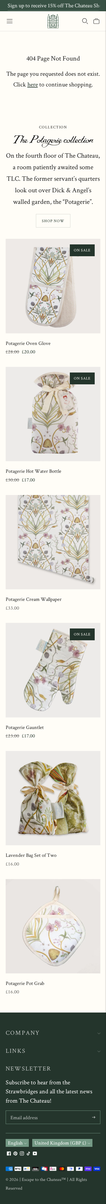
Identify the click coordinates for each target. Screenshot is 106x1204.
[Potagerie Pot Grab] (53, 926)
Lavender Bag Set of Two (31, 855)
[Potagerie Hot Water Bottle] (53, 414)
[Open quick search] (85, 21)
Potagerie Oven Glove (28, 343)
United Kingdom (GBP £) (60, 1143)
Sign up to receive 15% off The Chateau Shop (56, 5)
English (15, 1143)
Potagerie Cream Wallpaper (34, 599)
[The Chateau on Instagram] (22, 1154)
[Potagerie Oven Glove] (53, 286)
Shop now (53, 220)
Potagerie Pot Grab (25, 983)
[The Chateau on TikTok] (28, 1154)
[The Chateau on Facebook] (9, 1154)
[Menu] (10, 21)
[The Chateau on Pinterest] (15, 1154)
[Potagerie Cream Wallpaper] (53, 542)
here (32, 84)
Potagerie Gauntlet (25, 727)
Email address (23, 1111)
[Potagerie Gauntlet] (53, 670)
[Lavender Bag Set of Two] (53, 798)
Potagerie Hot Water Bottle (33, 471)
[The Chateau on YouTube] (35, 1154)
